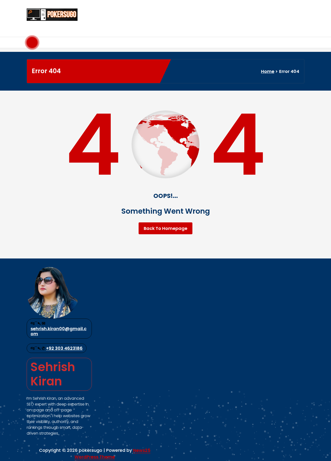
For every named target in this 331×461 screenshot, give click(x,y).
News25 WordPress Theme (112, 453)
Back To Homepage (165, 228)
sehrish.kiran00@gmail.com (59, 331)
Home (267, 71)
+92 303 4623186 (64, 348)
